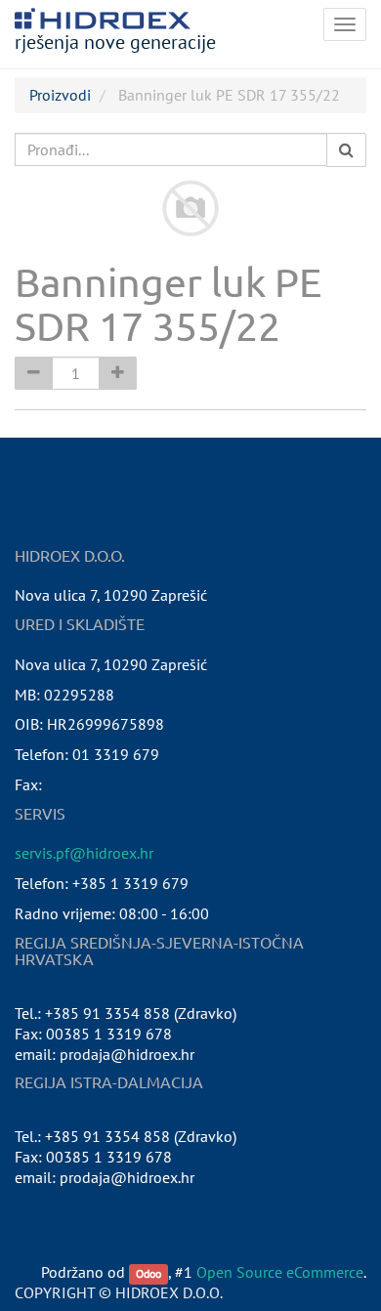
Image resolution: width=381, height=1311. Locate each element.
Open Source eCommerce (279, 1272)
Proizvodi (60, 95)
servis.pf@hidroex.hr (84, 853)
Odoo (148, 1273)
